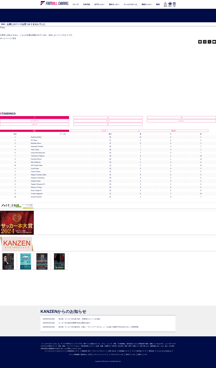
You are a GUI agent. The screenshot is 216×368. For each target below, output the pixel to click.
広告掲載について (123, 351)
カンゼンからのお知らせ (164, 351)
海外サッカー (114, 4)
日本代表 (86, 4)
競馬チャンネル (142, 354)
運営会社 (151, 351)
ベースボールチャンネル (116, 354)
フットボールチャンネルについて (55, 351)
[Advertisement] (108, 16)
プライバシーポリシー (99, 351)
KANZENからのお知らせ (63, 311)
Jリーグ (76, 4)
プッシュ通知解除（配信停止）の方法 (80, 354)
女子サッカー (99, 4)
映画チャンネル (130, 354)
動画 (158, 4)
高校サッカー (147, 4)
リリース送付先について (139, 351)
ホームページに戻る (8, 38)
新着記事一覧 (86, 351)
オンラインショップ (100, 354)
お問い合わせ (112, 351)
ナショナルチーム (130, 4)
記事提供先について (73, 351)
